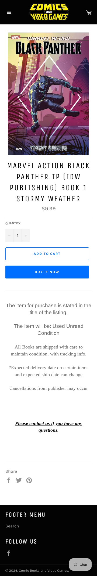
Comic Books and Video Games (43, 570)
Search (12, 526)
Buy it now (47, 272)
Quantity (12, 223)
